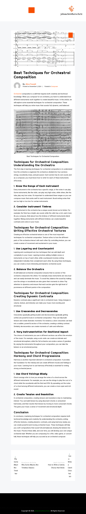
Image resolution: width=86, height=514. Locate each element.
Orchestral (17, 94)
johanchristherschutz (42, 511)
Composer (54, 86)
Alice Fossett (31, 84)
